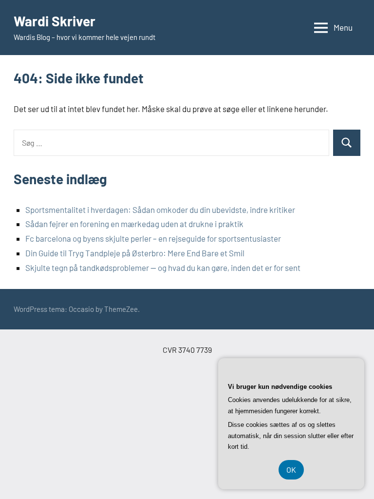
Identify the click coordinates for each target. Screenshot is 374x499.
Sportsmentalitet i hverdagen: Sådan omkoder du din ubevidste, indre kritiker (160, 209)
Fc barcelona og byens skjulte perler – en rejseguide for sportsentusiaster (153, 238)
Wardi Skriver (54, 21)
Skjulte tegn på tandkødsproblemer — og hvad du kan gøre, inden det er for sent (162, 267)
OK (291, 469)
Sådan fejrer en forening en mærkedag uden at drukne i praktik (134, 224)
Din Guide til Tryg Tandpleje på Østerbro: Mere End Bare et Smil (134, 253)
